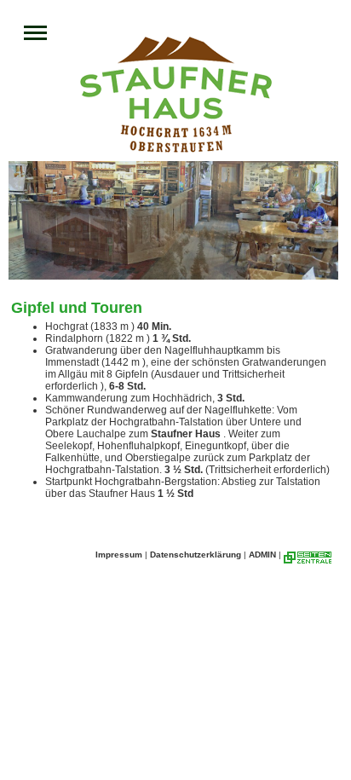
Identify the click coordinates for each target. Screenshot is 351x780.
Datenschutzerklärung (195, 554)
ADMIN (262, 554)
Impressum (118, 554)
